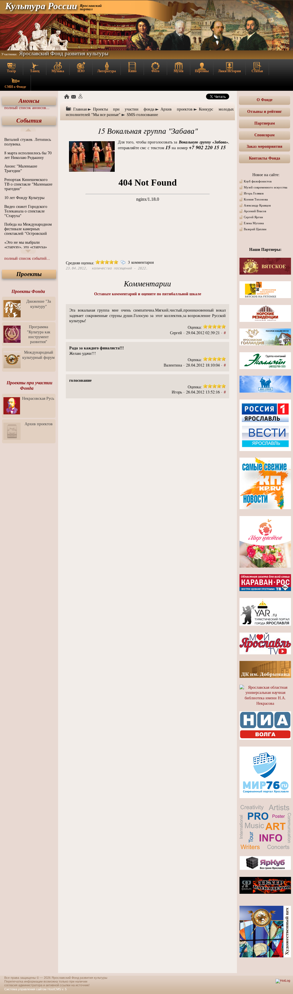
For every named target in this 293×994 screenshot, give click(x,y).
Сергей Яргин (253, 217)
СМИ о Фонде (15, 86)
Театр (11, 70)
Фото (155, 70)
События (29, 120)
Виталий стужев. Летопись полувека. (27, 142)
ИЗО (81, 70)
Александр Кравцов (257, 205)
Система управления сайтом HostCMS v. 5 (35, 989)
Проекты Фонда (28, 291)
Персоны (202, 70)
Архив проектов (39, 423)
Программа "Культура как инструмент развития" (38, 334)
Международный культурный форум (38, 354)
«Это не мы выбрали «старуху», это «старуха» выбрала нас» (25, 246)
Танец (34, 70)
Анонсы (29, 101)
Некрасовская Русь (38, 398)
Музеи (178, 70)
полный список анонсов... (27, 107)
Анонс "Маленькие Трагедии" (20, 168)
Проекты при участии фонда (123, 109)
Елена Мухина (254, 223)
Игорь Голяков (254, 193)
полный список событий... (27, 258)
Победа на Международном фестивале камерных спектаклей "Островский (28, 228)
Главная (80, 109)
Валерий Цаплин (255, 229)
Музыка (58, 70)
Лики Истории (229, 70)
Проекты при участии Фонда (29, 385)
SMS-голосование (142, 114)
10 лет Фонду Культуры (24, 197)
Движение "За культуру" (38, 303)
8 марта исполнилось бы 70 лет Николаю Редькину (28, 155)
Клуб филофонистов (258, 181)
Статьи (257, 70)
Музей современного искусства (265, 187)
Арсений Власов (255, 211)
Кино (132, 70)
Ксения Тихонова (256, 199)
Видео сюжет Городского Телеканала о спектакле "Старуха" (25, 211)
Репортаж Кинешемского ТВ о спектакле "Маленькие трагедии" (28, 184)
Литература (106, 70)
